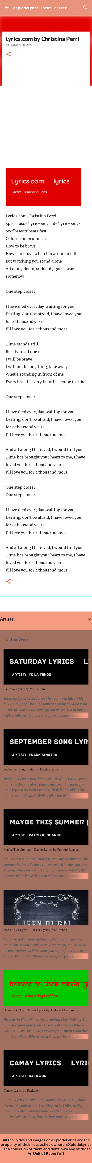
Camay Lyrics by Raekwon (21, 1090)
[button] (8, 54)
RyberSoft (55, 1153)
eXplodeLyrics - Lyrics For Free (40, 7)
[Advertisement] (46, 111)
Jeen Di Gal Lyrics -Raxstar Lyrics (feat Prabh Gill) (38, 930)
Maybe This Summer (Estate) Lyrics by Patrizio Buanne (41, 849)
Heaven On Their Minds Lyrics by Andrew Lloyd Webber (42, 1010)
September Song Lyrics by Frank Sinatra (31, 769)
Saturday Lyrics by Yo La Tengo (25, 689)
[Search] (85, 7)
